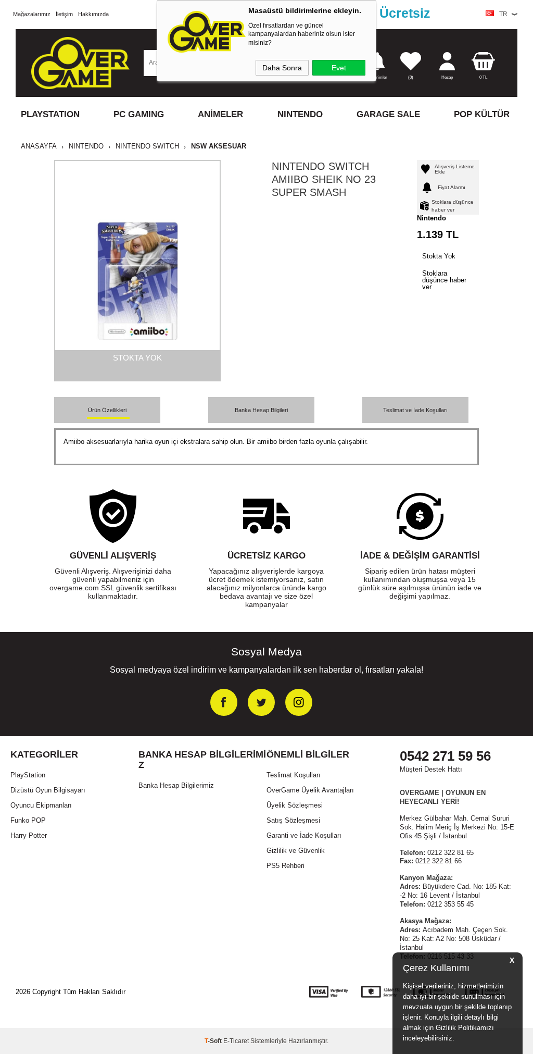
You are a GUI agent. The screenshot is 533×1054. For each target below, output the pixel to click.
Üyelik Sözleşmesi (294, 805)
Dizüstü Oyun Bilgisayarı (47, 790)
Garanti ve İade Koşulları (303, 835)
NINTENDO (300, 114)
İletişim (64, 14)
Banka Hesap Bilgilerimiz (176, 785)
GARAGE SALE (388, 114)
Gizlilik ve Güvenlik (295, 850)
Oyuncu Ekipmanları (41, 805)
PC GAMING (138, 114)
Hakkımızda (93, 14)
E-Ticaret (236, 1041)
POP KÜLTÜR (482, 114)
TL (483, 77)
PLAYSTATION (50, 114)
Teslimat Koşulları (293, 775)
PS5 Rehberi (285, 866)
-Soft (214, 1041)
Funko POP (28, 820)
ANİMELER (220, 114)
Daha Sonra (282, 68)
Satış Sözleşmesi (293, 820)
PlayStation (27, 775)
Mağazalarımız (31, 14)
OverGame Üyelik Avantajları (310, 790)
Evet (339, 68)
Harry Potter (28, 835)
